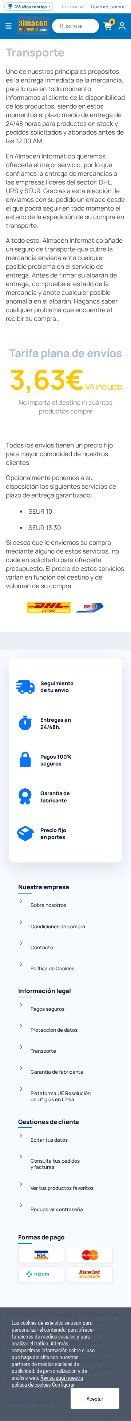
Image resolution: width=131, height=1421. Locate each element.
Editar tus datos (49, 1139)
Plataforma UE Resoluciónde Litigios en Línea (61, 1096)
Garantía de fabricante (57, 1071)
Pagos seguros (47, 1008)
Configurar (63, 1384)
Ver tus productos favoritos (62, 1187)
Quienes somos (108, 6)
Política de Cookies (52, 968)
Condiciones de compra (58, 926)
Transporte (43, 1050)
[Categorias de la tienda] (8, 26)
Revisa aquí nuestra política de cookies (47, 1381)
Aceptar (95, 1398)
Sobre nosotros (48, 905)
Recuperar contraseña (57, 1209)
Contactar (73, 6)
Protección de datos (54, 1029)
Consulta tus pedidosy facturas (55, 1163)
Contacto (42, 947)
